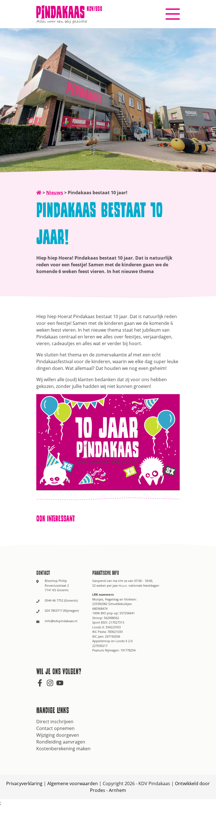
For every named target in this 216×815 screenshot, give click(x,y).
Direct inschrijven (54, 721)
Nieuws (54, 192)
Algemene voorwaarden (72, 783)
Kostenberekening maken (63, 748)
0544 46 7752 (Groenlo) (61, 600)
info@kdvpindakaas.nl (61, 621)
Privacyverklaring (24, 783)
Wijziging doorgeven (57, 735)
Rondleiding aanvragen (60, 742)
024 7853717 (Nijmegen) (62, 610)
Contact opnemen (55, 728)
